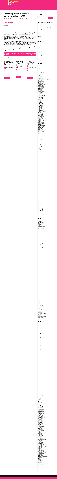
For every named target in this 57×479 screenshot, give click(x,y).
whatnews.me (40, 419)
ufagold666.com (40, 431)
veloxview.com (40, 211)
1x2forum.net (40, 325)
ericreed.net (39, 288)
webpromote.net (40, 276)
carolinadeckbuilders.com (41, 246)
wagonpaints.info (40, 415)
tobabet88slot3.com (41, 195)
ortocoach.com (40, 179)
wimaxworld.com (40, 267)
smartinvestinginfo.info (41, 409)
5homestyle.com (40, 317)
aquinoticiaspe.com (40, 110)
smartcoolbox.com (40, 189)
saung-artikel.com (40, 106)
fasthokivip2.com (40, 107)
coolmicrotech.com (40, 449)
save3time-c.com (40, 235)
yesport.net (39, 99)
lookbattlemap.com (40, 97)
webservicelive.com (41, 472)
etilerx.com (39, 404)
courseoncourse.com (41, 74)
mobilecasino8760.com (41, 290)
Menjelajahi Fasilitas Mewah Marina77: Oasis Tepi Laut (30, 63)
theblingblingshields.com (41, 125)
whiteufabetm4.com (41, 400)
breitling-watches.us (41, 231)
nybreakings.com (40, 445)
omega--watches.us (41, 230)
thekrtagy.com (40, 447)
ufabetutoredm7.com (41, 209)
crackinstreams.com (41, 378)
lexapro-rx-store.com (41, 309)
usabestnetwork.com (41, 91)
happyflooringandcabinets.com (42, 146)
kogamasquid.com (40, 312)
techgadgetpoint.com (41, 136)
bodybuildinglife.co (40, 147)
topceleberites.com (41, 390)
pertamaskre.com (40, 78)
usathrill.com (39, 441)
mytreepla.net (40, 384)
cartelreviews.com (40, 363)
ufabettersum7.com (41, 202)
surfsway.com (40, 364)
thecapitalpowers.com (41, 194)
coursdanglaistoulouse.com (42, 226)
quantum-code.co (40, 418)
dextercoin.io (40, 315)
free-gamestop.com (41, 87)
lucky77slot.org (40, 140)
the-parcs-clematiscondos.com (42, 67)
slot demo (39, 50)
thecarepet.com (40, 69)
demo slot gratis (40, 53)
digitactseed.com (40, 366)
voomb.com (39, 135)
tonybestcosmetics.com (41, 457)
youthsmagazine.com (41, 116)
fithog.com (39, 279)
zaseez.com (39, 334)
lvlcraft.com (39, 367)
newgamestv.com (40, 127)
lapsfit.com (39, 382)
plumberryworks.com (41, 182)
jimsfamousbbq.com (41, 221)
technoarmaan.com (40, 455)
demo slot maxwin (40, 54)
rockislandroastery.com (41, 464)
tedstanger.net (40, 412)
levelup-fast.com (40, 383)
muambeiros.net (40, 272)
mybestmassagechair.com (42, 287)
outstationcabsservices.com (42, 446)
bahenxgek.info (40, 77)
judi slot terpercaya (41, 49)
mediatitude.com (40, 238)
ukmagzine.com (40, 89)
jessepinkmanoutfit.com (41, 92)
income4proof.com (40, 339)
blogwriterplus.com (40, 70)
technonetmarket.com (41, 411)
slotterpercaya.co (40, 188)
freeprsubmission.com (41, 430)
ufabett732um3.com (41, 413)
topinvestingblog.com (41, 247)
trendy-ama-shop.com (41, 426)
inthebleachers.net (40, 308)
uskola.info (39, 414)
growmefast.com (40, 141)
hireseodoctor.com (40, 381)
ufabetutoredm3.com (41, 208)
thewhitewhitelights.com (41, 283)
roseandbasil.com (40, 282)
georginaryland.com (41, 281)
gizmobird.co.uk (40, 224)
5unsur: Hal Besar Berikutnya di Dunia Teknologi (20, 62)
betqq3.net (39, 291)
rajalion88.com (40, 331)
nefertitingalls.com (40, 337)
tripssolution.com (40, 371)
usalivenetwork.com (41, 81)
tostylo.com (39, 100)
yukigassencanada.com (41, 373)
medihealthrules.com (41, 440)
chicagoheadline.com (41, 329)
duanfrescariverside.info (41, 403)
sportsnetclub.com (40, 102)
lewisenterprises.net (41, 347)
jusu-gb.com (39, 68)
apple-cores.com (40, 304)
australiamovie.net (40, 223)
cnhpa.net (39, 155)
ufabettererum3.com (41, 200)
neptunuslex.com (40, 227)
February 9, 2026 (19, 64)
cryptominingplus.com (41, 109)
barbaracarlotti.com (41, 306)
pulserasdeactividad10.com (42, 305)
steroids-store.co (40, 277)
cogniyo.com (39, 171)
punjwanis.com (40, 66)
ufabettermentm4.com (41, 201)
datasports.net (40, 130)
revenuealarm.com (40, 466)
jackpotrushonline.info (41, 82)
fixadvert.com (40, 233)
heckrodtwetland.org (41, 285)
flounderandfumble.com (41, 406)
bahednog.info (40, 76)
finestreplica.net (40, 405)
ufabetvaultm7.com (40, 394)
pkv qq (39, 52)
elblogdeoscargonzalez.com (42, 275)
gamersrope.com (40, 85)
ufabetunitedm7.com (41, 206)
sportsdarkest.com (40, 118)
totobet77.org (40, 198)
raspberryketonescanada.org (42, 439)
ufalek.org (39, 144)
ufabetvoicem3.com (41, 396)
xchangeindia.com (40, 448)
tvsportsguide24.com (41, 137)
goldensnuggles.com (41, 96)
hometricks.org (40, 174)
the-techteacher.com (41, 451)
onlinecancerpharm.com (41, 143)
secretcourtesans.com (41, 327)
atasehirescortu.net (41, 131)
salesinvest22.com (40, 424)
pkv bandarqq (40, 44)
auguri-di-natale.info (41, 228)
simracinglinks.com (40, 240)
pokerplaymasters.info (41, 73)
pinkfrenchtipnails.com (41, 126)
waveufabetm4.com (41, 397)
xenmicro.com (40, 344)
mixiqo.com (39, 177)
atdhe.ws (39, 284)
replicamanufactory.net (41, 386)
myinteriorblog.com (41, 432)
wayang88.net (40, 398)
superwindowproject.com (41, 298)
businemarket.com (40, 113)
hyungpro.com (40, 121)
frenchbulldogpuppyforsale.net (42, 311)
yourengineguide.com (41, 444)
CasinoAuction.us (40, 293)
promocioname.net (40, 266)
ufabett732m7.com (40, 427)
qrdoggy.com (40, 148)
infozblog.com (40, 273)
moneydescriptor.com (41, 115)
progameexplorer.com (41, 463)
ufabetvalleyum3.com (41, 210)
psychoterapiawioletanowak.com (43, 183)
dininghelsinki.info (40, 402)
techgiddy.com (40, 80)
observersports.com (41, 108)
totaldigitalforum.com (41, 454)
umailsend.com (40, 93)
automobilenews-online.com (42, 452)
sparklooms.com (40, 192)
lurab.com (39, 467)
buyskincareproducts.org (41, 310)
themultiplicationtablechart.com (42, 313)
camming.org (40, 330)
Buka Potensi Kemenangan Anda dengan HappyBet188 (8, 63)
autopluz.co (39, 234)
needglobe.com (40, 178)
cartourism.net (40, 303)
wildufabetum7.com (41, 214)
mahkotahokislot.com (41, 142)
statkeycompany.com (41, 245)
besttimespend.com (41, 169)
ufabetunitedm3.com (41, 205)
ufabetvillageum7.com (41, 395)
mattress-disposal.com (41, 145)
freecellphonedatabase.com (42, 84)
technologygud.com (41, 149)
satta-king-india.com (41, 372)
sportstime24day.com (41, 123)
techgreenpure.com (41, 361)
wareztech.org (40, 90)
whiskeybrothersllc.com (41, 213)
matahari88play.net (40, 114)
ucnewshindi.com (40, 83)
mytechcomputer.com (41, 469)
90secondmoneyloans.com (42, 368)
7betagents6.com (40, 376)
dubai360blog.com (40, 139)
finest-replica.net (40, 421)
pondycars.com (40, 436)
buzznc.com (39, 458)
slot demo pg (40, 55)
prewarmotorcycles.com (41, 239)
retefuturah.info (40, 408)
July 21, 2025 (7, 18)
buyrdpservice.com (40, 98)
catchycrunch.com (40, 335)
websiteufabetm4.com (41, 399)
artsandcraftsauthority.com (42, 471)
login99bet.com (40, 326)
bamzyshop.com (40, 435)
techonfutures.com (40, 437)
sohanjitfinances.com (41, 190)
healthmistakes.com (41, 152)
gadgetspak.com (40, 379)
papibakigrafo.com (40, 299)
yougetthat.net (40, 101)
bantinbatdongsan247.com (42, 75)
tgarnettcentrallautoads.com (42, 232)
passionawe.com (40, 180)
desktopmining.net (40, 307)
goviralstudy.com (40, 302)
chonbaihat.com (40, 274)
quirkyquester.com (40, 185)
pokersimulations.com (41, 385)
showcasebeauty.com (41, 243)
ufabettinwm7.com (40, 203)
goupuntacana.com (40, 332)
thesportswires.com (41, 120)
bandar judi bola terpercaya (42, 48)
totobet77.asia (40, 197)
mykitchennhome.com (41, 295)
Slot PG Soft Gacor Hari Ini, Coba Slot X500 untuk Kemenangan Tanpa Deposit (11, 6)
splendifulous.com (40, 388)
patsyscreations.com (41, 338)
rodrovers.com (40, 370)
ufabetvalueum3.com (41, 393)
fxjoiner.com (39, 459)
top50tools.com (40, 248)
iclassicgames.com (40, 105)
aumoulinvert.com (40, 296)
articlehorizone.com (41, 374)
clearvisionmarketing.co (41, 417)
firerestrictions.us (40, 270)
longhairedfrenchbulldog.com (42, 111)
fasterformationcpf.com (41, 95)
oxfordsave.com (40, 104)
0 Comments (8, 68)
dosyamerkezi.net (40, 241)
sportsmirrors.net (40, 129)
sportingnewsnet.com (41, 122)
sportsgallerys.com (40, 128)
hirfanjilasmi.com (40, 173)
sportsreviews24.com (41, 138)
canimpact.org (40, 301)
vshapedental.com (40, 442)
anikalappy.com (40, 401)
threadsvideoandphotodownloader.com (44, 79)
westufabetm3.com (41, 212)
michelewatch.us (40, 229)
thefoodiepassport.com (41, 297)
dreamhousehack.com (41, 450)
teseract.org (39, 425)
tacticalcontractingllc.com (41, 193)
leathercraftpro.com (41, 175)
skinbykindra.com (40, 460)
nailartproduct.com (40, 365)
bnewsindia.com (40, 433)
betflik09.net (39, 342)
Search (40, 14)
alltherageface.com (40, 461)
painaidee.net (40, 117)
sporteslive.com (40, 124)
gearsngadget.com (40, 380)
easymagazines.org (41, 172)
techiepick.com (40, 434)
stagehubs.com (40, 324)
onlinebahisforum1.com (41, 328)
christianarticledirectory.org (42, 316)
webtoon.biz (39, 119)
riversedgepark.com (41, 333)
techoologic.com (40, 438)
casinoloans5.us (40, 292)
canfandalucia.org (40, 443)
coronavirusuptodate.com (41, 377)
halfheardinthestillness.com (42, 286)
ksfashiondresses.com (41, 153)
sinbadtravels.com (40, 88)
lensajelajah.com (40, 341)
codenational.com (40, 462)
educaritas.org (40, 340)
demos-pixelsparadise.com (42, 237)
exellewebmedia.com (41, 86)
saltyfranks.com (40, 250)
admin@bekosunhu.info (15, 18)
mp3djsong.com (40, 225)
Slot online (10, 22)
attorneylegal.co (40, 134)
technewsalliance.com (41, 410)
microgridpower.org (41, 176)
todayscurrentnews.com (41, 196)
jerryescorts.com (40, 133)
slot (7, 25)
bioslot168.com (40, 470)
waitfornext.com (40, 416)
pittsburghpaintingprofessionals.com (43, 181)
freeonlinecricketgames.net (42, 268)
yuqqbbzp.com (40, 375)
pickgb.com (39, 151)
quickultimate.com (40, 184)
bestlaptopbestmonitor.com (42, 280)
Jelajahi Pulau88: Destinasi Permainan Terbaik (45, 22)
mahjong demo (40, 51)
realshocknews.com (41, 150)
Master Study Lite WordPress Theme (25, 477)
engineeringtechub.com (41, 132)
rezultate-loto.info (40, 387)
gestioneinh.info (40, 422)
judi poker (39, 46)
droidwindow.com (40, 429)
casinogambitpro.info (41, 72)
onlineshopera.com (40, 345)
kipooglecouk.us (40, 294)
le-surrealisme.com (40, 242)
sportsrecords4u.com (41, 389)
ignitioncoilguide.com (41, 468)
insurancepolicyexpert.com (42, 244)
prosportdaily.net (40, 423)
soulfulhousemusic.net (41, 191)
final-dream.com (40, 420)
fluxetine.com (40, 289)
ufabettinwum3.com (41, 204)
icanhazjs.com (40, 300)
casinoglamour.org (40, 314)
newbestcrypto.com (41, 103)
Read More (7, 78)
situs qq (39, 47)
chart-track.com (40, 264)
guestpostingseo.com (41, 71)
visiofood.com (40, 428)
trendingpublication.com (41, 199)
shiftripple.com (40, 187)
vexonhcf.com (40, 236)
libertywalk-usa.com (41, 222)
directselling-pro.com (41, 465)
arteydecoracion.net (41, 278)
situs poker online (40, 56)
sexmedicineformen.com (41, 186)
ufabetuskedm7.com (41, 207)
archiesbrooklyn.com (41, 271)
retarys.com (39, 94)
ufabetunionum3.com (41, 392)
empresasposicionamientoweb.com (43, 456)
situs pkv (39, 58)
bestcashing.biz (40, 269)
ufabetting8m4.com (41, 391)
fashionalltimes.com (41, 453)
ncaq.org (39, 343)
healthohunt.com (40, 407)
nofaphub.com (40, 336)
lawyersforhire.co (40, 112)
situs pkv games (40, 45)
